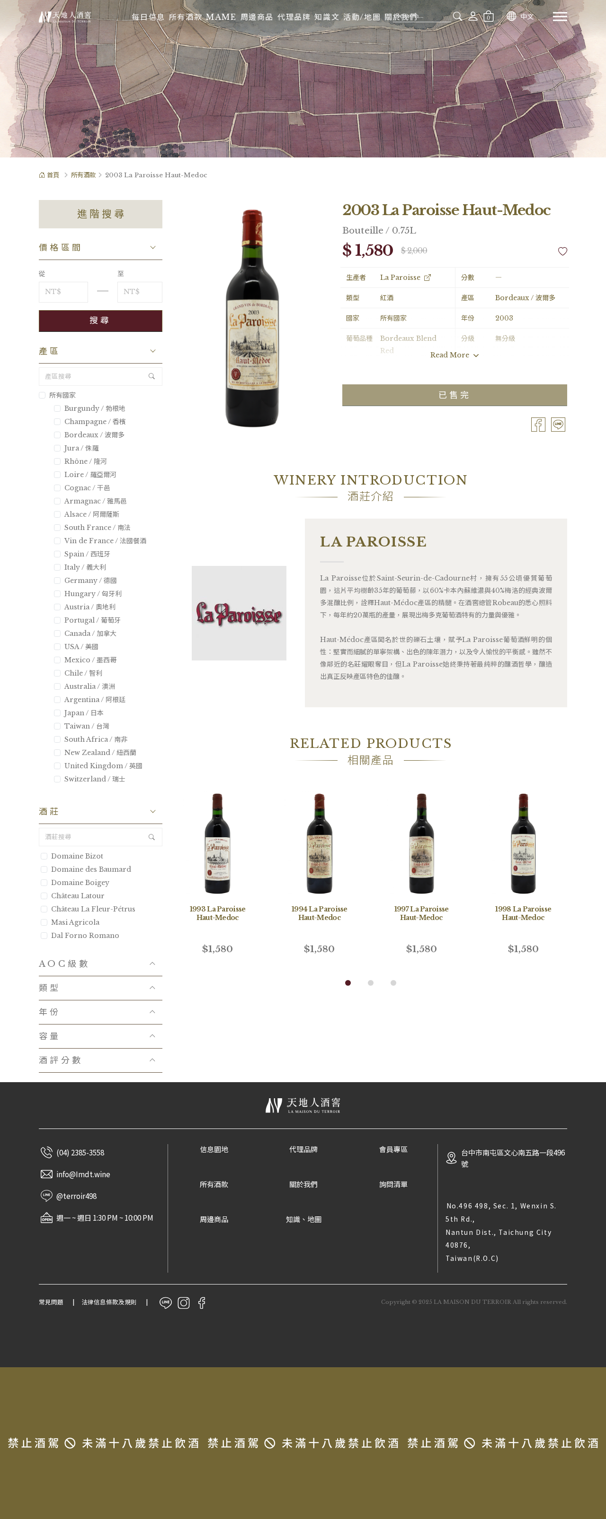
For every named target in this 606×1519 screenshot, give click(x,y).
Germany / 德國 (90, 580)
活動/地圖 (362, 17)
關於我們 (303, 1184)
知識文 (326, 17)
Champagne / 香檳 (95, 421)
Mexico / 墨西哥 (90, 660)
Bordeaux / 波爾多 (94, 435)
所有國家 (62, 395)
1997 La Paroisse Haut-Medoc (421, 913)
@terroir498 (76, 1195)
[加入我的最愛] (562, 252)
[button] (348, 983)
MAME (221, 17)
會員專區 (393, 1149)
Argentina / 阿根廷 (94, 699)
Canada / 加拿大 (90, 633)
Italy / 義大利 (85, 567)
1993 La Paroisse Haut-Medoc (218, 913)
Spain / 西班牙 (87, 554)
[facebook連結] (202, 1302)
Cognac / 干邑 (87, 488)
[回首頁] (65, 17)
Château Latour (78, 896)
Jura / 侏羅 (81, 448)
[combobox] (422, 16)
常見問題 (51, 1302)
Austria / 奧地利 (90, 607)
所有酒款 (185, 17)
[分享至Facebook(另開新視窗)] (538, 424)
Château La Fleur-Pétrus (93, 909)
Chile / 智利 (83, 673)
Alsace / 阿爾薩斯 (91, 514)
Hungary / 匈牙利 (93, 594)
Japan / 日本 (84, 713)
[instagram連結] (184, 1302)
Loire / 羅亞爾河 (90, 474)
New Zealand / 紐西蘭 (100, 752)
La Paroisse (400, 277)
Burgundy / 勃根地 (94, 408)
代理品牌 (294, 17)
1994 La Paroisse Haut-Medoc (320, 913)
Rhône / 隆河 (85, 461)
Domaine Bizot (77, 856)
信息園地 (214, 1149)
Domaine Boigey (80, 882)
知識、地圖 (303, 1219)
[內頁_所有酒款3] (303, 78)
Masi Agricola (75, 922)
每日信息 (148, 17)
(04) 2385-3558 (80, 1152)
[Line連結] (166, 1302)
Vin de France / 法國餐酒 (105, 541)
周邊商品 (257, 17)
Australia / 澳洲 (89, 686)
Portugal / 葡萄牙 (92, 620)
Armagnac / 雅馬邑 (95, 501)
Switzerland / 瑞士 (94, 779)
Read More (450, 355)
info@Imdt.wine (83, 1174)
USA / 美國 (81, 646)
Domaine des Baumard (91, 869)
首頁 (53, 175)
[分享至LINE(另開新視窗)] (558, 424)
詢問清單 (393, 1184)
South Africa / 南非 (95, 739)
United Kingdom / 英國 (103, 766)
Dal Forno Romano (85, 935)
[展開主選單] (560, 16)
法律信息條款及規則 (109, 1302)
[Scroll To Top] (589, 1351)
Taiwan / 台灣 (86, 726)
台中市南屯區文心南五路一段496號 (513, 1158)
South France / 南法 (97, 527)
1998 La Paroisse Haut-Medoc (523, 913)
